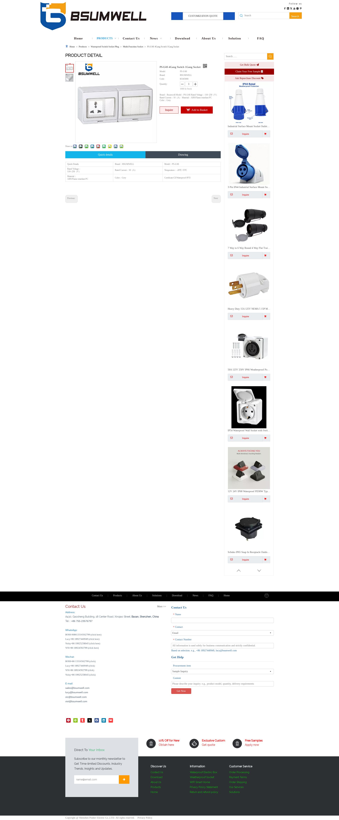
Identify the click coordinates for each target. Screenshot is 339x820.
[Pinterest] (300, 8)
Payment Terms (238, 777)
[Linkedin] (288, 8)
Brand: (162, 75)
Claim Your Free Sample (248, 71)
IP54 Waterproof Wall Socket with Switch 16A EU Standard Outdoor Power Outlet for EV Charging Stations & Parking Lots (249, 369)
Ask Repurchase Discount (248, 78)
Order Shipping (238, 782)
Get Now (181, 691)
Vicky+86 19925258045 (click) (80, 674)
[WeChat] (75, 720)
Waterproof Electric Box (203, 772)
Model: (163, 71)
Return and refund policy (204, 792)
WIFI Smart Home (200, 782)
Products (117, 595)
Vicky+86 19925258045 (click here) (82, 643)
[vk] (111, 720)
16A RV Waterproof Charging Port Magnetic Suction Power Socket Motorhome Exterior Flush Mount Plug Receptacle (249, 552)
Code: (162, 79)
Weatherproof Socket (202, 777)
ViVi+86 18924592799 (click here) (82, 648)
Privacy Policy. (145, 817)
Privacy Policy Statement (204, 787)
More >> (161, 606)
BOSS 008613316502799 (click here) (83, 634)
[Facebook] (285, 8)
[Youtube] (294, 8)
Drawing (183, 154)
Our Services (236, 787)
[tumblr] (82, 720)
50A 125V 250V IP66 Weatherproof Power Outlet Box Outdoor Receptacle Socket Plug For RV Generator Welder (249, 309)
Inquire (169, 109)
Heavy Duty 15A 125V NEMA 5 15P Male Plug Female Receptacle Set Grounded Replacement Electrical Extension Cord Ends (249, 248)
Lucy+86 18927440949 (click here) (82, 639)
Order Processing (239, 772)
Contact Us (97, 595)
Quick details (105, 154)
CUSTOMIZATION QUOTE (203, 16)
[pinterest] (68, 720)
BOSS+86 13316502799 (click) (80, 661)
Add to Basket (199, 109)
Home (227, 595)
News (195, 595)
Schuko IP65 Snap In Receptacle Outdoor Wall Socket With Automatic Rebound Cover (249, 491)
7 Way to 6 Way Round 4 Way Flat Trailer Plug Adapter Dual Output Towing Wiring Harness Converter (249, 187)
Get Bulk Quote (248, 64)
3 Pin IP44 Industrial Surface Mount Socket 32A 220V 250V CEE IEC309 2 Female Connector (249, 126)
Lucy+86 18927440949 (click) (80, 665)
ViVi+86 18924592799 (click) (79, 670)
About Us (137, 595)
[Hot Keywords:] (270, 56)
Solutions (157, 595)
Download (177, 595)
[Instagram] (297, 8)
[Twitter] (291, 8)
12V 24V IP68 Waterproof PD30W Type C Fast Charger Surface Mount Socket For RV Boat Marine (249, 430)
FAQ (211, 595)
